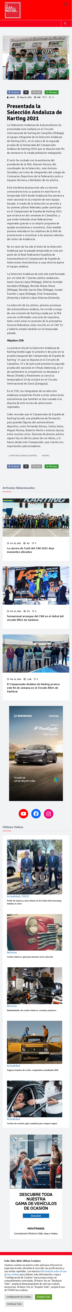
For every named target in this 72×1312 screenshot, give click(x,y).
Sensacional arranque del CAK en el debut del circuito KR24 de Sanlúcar (35, 618)
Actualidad (13, 896)
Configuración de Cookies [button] (18, 1296)
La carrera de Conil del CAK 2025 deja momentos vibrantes (30, 550)
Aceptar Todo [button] (43, 1296)
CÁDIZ (25, 896)
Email (38, 92)
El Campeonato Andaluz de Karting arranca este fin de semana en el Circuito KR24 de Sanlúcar (33, 687)
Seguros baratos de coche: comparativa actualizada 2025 (32, 1070)
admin (12, 97)
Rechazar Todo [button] (14, 1304)
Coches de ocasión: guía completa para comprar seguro (32, 1123)
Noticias (12, 952)
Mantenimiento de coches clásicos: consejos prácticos (31, 1010)
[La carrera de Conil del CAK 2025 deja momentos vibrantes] (36, 517)
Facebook (15, 92)
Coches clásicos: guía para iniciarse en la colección (30, 957)
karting (45, 456)
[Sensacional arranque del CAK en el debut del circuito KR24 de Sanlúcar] (36, 585)
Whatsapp (53, 92)
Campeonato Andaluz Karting (23, 456)
